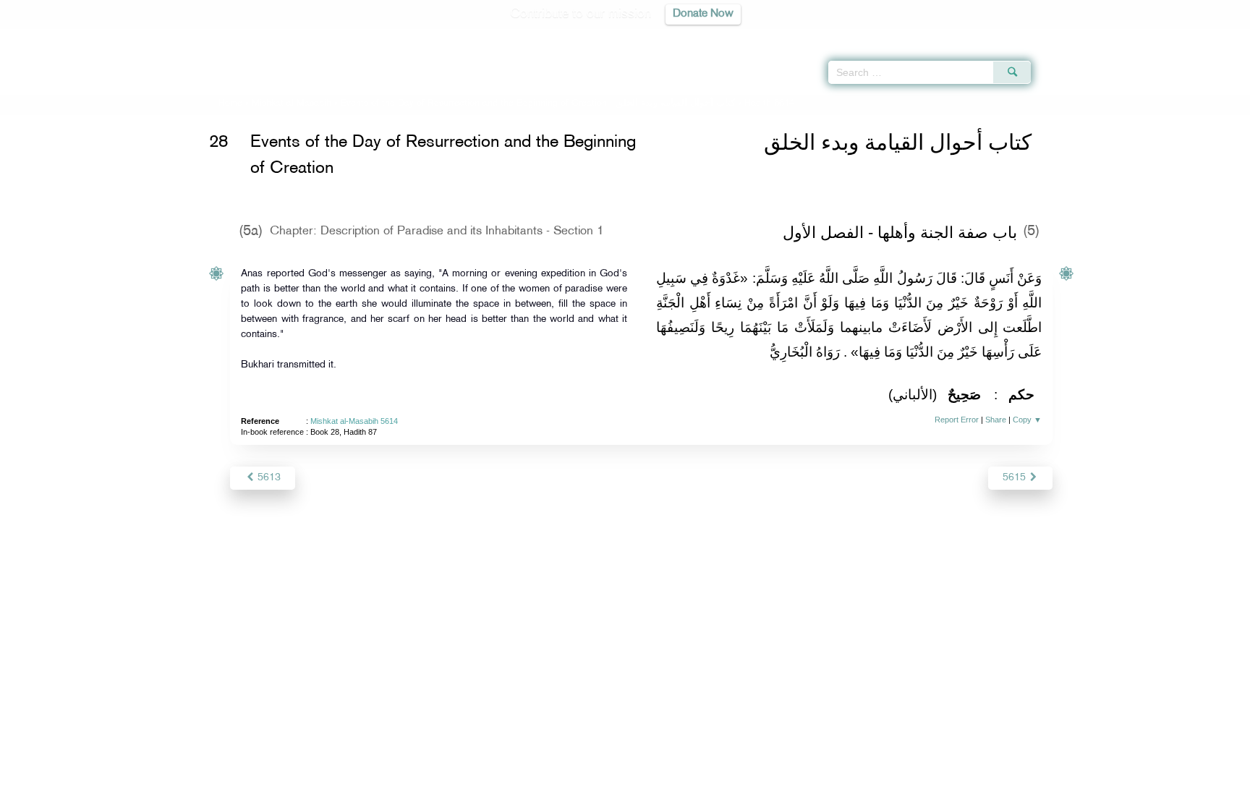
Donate (714, 794)
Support (558, 794)
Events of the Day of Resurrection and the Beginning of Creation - (538, 103)
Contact (669, 794)
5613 (268, 477)
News (515, 794)
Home (230, 103)
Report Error (957, 419)
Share (995, 419)
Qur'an (1070, 36)
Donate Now (703, 14)
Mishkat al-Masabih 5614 (354, 421)
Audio (1214, 36)
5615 (1016, 477)
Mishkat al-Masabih (291, 103)
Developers (614, 794)
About (478, 794)
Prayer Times (1165, 36)
